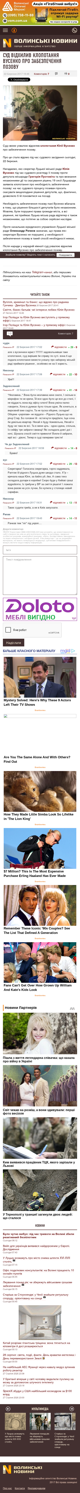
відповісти (61, 347)
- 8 (75, 448)
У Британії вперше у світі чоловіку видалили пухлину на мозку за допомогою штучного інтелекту (38, 1380)
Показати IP (8, 347)
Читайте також (40, 294)
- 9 (75, 347)
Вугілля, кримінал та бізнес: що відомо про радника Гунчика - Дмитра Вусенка (36, 303)
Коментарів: (41, 73)
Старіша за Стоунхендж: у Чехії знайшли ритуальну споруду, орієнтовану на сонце (35, 1296)
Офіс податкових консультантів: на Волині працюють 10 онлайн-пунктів (38, 1271)
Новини (40, 1225)
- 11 (75, 502)
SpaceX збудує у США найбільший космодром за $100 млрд (37, 1392)
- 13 (75, 464)
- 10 (75, 374)
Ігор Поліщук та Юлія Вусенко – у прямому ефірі (34, 325)
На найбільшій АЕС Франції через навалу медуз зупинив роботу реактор (39, 1368)
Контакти (20, 1488)
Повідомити (65, 255)
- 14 (75, 390)
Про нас (7, 1488)
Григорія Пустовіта (42, 176)
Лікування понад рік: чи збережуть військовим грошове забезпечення (37, 1284)
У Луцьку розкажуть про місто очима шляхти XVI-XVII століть (36, 1259)
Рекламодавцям (36, 1488)
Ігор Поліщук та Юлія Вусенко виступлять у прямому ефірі (36, 318)
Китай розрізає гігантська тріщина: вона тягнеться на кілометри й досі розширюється (36, 1344)
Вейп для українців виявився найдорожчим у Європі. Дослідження (36, 1247)
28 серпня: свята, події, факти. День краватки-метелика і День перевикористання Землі (39, 1356)
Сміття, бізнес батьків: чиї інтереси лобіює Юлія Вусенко (39, 309)
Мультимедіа (40, 1409)
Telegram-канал (42, 272)
